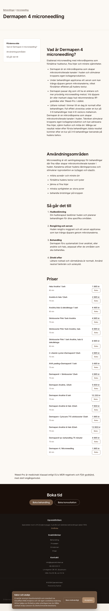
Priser (54, 551)
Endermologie (44, 525)
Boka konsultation (67, 502)
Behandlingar (9, 10)
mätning (57, 600)
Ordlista (54, 528)
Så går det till (12, 57)
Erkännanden (9, 599)
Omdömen (54, 547)
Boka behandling (41, 502)
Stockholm (62, 570)
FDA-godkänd (87, 474)
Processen (54, 543)
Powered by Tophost (54, 586)
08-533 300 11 (54, 566)
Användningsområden (16, 52)
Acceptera (88, 600)
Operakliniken (54, 520)
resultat (50, 128)
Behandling (54, 540)
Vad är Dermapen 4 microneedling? (22, 47)
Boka (96, 290)
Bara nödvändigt (72, 600)
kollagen (79, 170)
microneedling (22, 10)
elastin (91, 170)
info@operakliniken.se (54, 562)
